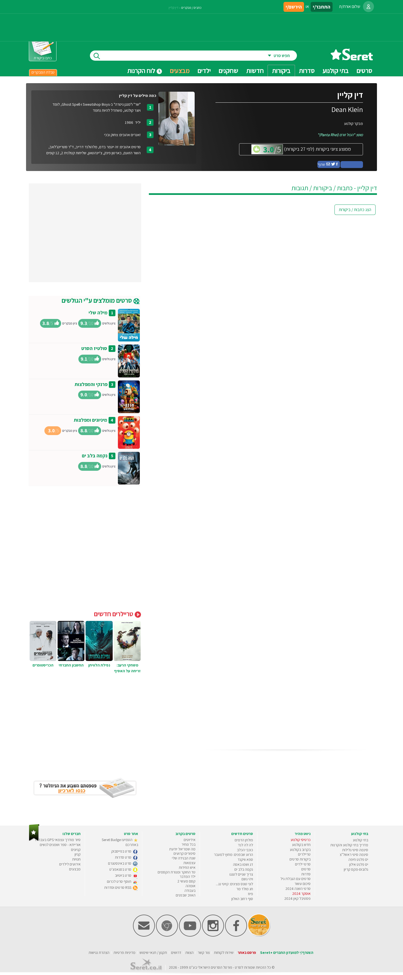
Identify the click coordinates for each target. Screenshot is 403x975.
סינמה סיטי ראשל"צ (354, 854)
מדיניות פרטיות (124, 952)
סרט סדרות (123, 857)
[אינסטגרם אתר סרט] (213, 935)
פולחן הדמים (244, 839)
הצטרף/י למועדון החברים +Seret (286, 952)
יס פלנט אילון (358, 864)
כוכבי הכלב (245, 849)
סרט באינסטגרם (120, 863)
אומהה (190, 885)
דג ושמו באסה (243, 864)
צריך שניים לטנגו (241, 874)
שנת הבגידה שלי (183, 858)
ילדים (204, 70)
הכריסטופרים (43, 665)
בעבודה (190, 890)
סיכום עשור (302, 883)
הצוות (189, 952)
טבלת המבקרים (43, 72)
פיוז (250, 893)
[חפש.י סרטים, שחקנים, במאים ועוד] (95, 56)
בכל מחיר (188, 844)
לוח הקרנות (142, 70)
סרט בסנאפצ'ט (120, 869)
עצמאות (189, 862)
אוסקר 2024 (301, 893)
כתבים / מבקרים (191, 7)
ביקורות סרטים (300, 859)
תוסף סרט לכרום (119, 881)
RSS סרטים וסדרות (118, 887)
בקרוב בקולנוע (300, 849)
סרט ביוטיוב (123, 875)
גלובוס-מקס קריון (356, 869)
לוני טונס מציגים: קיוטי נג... (234, 883)
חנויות (76, 859)
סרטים (306, 869)
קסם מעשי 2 (186, 881)
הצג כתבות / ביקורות (355, 209)
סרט (238, 967)
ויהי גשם (247, 878)
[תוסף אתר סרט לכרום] (167, 935)
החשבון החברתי (71, 665)
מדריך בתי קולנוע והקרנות (349, 844)
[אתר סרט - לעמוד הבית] (34, 840)
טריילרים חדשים (114, 613)
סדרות (306, 874)
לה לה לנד (245, 844)
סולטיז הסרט (94, 348)
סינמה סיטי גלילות (355, 849)
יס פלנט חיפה (358, 859)
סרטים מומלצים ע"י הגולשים (97, 300)
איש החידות (187, 867)
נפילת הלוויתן (99, 665)
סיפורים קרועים (184, 853)
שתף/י (321, 164)
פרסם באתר (247, 952)
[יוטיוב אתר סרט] (190, 935)
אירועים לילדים (70, 864)
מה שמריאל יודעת (182, 849)
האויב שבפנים (185, 895)
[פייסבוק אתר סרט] (236, 935)
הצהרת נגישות (99, 952)
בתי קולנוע (360, 839)
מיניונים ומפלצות (90, 420)
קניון (78, 854)
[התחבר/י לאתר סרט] (368, 6)
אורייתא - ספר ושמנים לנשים (60, 844)
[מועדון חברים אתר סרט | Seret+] (144, 935)
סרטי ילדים (303, 864)
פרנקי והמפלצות (91, 384)
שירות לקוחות (224, 952)
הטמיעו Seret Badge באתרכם (120, 842)
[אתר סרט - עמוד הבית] (352, 58)
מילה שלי (98, 312)
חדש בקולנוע (301, 844)
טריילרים (304, 854)
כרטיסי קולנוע (301, 839)
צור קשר (204, 952)
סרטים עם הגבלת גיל (295, 878)
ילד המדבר (187, 876)
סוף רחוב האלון (242, 898)
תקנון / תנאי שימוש (153, 952)
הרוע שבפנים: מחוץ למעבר (233, 854)
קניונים (76, 849)
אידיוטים (189, 839)
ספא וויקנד (245, 859)
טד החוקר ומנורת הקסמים (176, 872)
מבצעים (180, 70)
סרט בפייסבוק (121, 851)
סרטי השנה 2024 (298, 888)
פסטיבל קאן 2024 (297, 898)
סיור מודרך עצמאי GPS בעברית (58, 839)
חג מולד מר (244, 888)
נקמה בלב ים (94, 455)
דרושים (176, 952)
